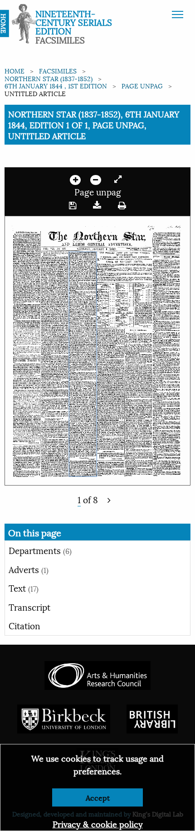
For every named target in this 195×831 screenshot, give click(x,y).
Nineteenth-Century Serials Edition (73, 21)
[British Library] (152, 717)
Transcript (29, 606)
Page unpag (142, 85)
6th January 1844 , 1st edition (56, 85)
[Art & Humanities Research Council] (97, 674)
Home (14, 70)
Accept (98, 797)
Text (24, 587)
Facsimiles (58, 70)
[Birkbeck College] (64, 717)
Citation (24, 625)
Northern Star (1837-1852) (49, 78)
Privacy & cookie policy (98, 823)
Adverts (29, 569)
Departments (40, 550)
